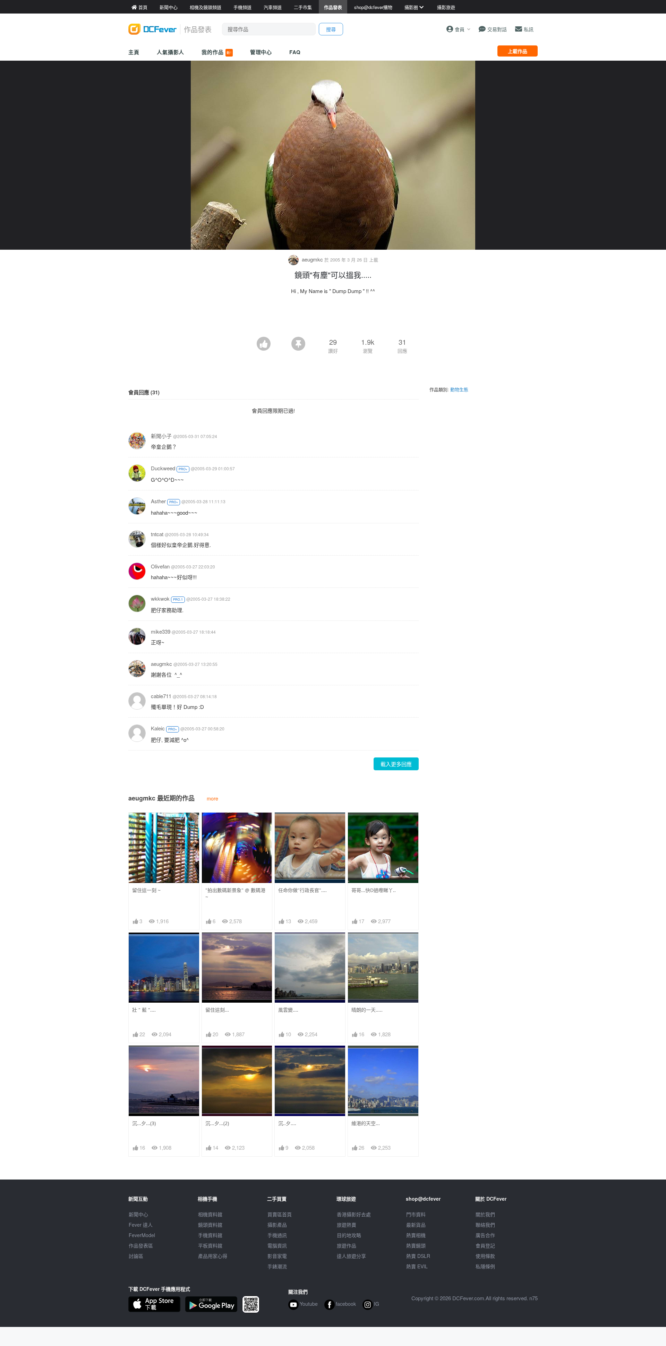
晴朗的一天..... (367, 1009)
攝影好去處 (354, 1214)
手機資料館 (210, 1235)
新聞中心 (138, 1214)
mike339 (160, 631)
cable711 (161, 696)
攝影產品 (277, 1224)
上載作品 (517, 51)
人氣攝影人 (171, 52)
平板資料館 (210, 1245)
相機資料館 (210, 1214)
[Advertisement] (333, 317)
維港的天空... (365, 1123)
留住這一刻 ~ (146, 890)
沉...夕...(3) (144, 1123)
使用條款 (485, 1255)
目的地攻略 (349, 1235)
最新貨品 (416, 1224)
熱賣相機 (416, 1235)
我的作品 (216, 52)
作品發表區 (141, 1245)
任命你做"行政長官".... (302, 890)
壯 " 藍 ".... (144, 1009)
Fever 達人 (141, 1224)
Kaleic (158, 728)
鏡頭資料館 (210, 1224)
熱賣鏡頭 (416, 1245)
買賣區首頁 (279, 1214)
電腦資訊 (277, 1245)
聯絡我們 (485, 1224)
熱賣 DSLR (418, 1255)
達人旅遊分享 (351, 1255)
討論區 (136, 1255)
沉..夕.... (287, 1123)
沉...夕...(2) (217, 1123)
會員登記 (485, 1245)
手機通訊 (277, 1235)
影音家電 (277, 1255)
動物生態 (459, 389)
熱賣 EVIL (417, 1266)
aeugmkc (312, 259)
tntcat (157, 534)
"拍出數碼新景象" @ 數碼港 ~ (235, 893)
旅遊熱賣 (346, 1224)
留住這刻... (217, 1009)
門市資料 (416, 1214)
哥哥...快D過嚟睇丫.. (373, 890)
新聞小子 (161, 435)
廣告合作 (485, 1235)
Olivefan (160, 566)
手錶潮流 (277, 1266)
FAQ (295, 52)
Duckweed (163, 468)
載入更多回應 (396, 764)
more (212, 798)
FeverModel (142, 1235)
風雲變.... (288, 1009)
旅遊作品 (346, 1245)
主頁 (133, 52)
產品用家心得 (212, 1255)
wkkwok (160, 598)
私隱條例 (485, 1266)
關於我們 (485, 1214)
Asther (158, 501)
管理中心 (261, 52)
